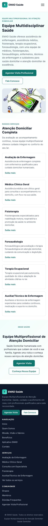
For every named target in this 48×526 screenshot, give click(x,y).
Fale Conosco (12, 81)
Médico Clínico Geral (12, 462)
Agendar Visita (24, 363)
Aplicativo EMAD (10, 442)
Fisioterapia (7, 471)
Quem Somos (8, 428)
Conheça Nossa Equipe (24, 371)
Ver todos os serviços (12, 480)
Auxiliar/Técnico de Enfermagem (17, 475)
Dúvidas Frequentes (11, 500)
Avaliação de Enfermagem (14, 457)
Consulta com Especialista (14, 466)
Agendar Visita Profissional (19, 73)
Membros (6, 495)
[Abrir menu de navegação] (42, 5)
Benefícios (7, 437)
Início (4, 424)
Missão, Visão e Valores (13, 433)
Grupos (5, 491)
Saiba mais (10, 173)
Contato (6, 446)
